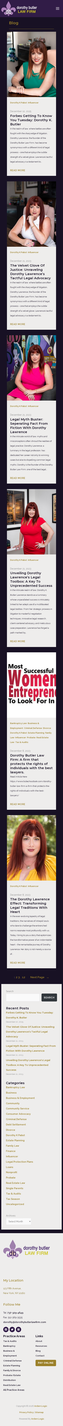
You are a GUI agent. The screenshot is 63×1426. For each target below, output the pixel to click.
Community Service (17, 1108)
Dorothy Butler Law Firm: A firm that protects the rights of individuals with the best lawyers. (31, 763)
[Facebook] (6, 1329)
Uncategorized (15, 1204)
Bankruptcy (9, 1346)
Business (11, 1092)
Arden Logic (40, 1406)
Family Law (12, 1145)
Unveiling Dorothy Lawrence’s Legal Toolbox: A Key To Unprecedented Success (31, 579)
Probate (31, 737)
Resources (41, 1346)
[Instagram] (18, 1329)
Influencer (33, 102)
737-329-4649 (15, 1312)
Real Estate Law (15, 1183)
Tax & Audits (21, 742)
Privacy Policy (26, 1412)
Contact (40, 1355)
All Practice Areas (13, 1389)
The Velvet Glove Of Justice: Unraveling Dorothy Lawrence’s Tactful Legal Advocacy (30, 272)
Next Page (39, 977)
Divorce (47, 728)
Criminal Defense (33, 728)
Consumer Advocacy (18, 1113)
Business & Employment (20, 1098)
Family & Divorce (12, 1370)
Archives (11, 1215)
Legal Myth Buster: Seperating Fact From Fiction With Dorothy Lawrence (29, 425)
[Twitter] (12, 1329)
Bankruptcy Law (18, 723)
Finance (11, 1151)
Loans (9, 1167)
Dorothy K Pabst (18, 102)
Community (13, 1103)
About (39, 1341)
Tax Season (13, 1199)
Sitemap (39, 1412)
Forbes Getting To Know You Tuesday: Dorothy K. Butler (31, 120)
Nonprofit (11, 1172)
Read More (17, 171)
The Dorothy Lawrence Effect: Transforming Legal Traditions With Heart (30, 905)
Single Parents (14, 1188)
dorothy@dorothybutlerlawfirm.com (24, 1322)
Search (10, 991)
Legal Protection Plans (19, 1161)
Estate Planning (36, 733)
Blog (38, 1350)
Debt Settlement (16, 1124)
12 (23, 977)
